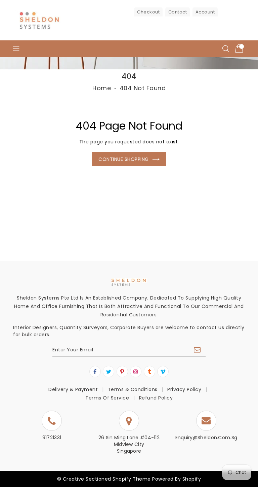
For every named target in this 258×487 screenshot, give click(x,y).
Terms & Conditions (133, 389)
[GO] (197, 350)
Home (101, 88)
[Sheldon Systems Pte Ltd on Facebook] (95, 372)
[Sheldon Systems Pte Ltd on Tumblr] (149, 372)
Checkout (148, 12)
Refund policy (156, 397)
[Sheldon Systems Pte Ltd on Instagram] (135, 372)
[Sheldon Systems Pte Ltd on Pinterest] (122, 372)
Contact (177, 12)
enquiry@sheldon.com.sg (206, 437)
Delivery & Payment (73, 389)
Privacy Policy (184, 389)
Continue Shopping (123, 159)
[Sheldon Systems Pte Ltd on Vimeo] (163, 372)
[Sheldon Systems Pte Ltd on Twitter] (109, 372)
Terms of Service (107, 397)
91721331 (51, 437)
